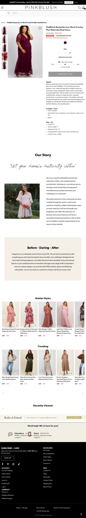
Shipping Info (47, 484)
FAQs (45, 474)
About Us (5, 492)
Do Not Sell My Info (43, 511)
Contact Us (46, 463)
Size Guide (46, 477)
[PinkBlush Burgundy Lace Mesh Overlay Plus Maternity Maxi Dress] (65, 42)
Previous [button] (10, 51)
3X (70, 53)
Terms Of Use (40, 508)
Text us (36, 433)
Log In (4, 487)
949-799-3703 (44, 433)
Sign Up (7, 458)
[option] (25, 52)
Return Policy (47, 487)
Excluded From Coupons (63, 35)
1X (60, 53)
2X (65, 53)
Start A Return (47, 460)
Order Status (47, 457)
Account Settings (7, 470)
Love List (4, 480)
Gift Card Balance (49, 454)
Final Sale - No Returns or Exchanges (56, 38)
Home (3, 22)
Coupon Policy (48, 480)
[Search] (79, 7)
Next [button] (40, 51)
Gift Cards (46, 450)
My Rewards (6, 484)
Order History (6, 474)
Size (65, 49)
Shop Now (68, 2)
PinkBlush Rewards (8, 495)
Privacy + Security (21, 508)
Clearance (50, 35)
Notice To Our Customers (62, 508)
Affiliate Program (7, 498)
